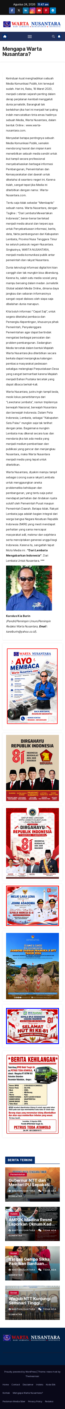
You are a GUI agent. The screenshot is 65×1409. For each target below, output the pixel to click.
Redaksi (49, 1401)
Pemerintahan (17, 1174)
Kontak (6, 1392)
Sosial (13, 1253)
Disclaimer (28, 1384)
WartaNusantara (24, 1191)
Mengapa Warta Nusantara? (28, 1392)
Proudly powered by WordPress (20, 1371)
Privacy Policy (35, 1401)
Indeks (39, 1384)
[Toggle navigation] (30, 36)
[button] (53, 36)
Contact (15, 1384)
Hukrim (14, 1214)
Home (6, 1384)
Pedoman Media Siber (14, 1401)
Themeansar (32, 1376)
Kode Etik (50, 1384)
